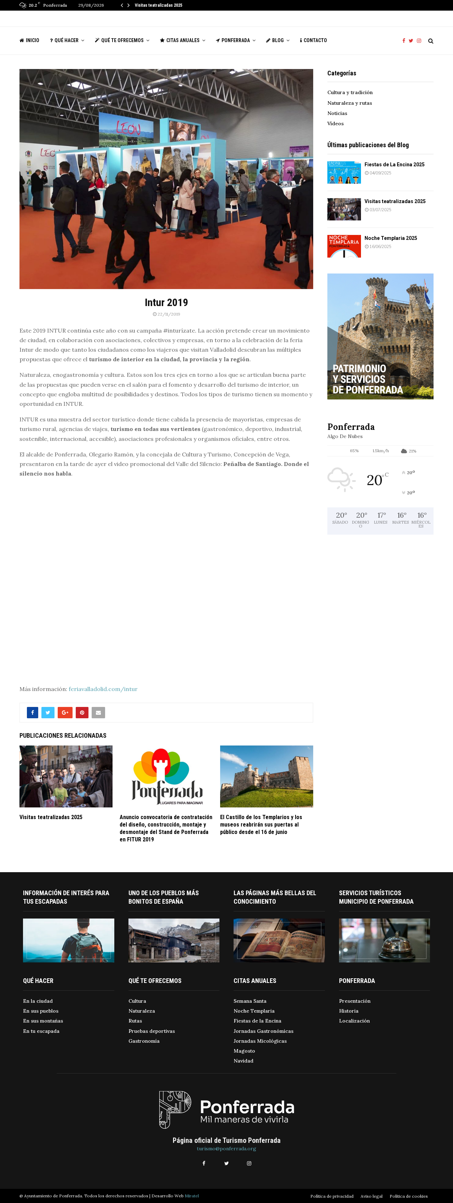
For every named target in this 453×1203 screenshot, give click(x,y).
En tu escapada (41, 1031)
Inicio (32, 40)
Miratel (192, 1195)
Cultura (137, 1001)
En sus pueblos (40, 1011)
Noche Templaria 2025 (391, 238)
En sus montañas (43, 1021)
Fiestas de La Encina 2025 (395, 164)
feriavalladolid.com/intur (103, 688)
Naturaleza (141, 1011)
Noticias (337, 113)
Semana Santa (250, 1001)
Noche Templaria (254, 1011)
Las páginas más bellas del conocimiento (275, 897)
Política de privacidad (332, 1196)
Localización (354, 1021)
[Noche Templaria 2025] (344, 246)
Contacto (315, 40)
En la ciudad (38, 1001)
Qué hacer (67, 40)
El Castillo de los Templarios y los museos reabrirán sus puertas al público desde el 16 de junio (261, 824)
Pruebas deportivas (151, 1031)
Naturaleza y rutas (349, 103)
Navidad (243, 1061)
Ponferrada (236, 40)
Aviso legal (372, 1196)
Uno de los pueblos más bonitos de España (163, 897)
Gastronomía (144, 1041)
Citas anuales (183, 40)
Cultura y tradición (350, 92)
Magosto (244, 1051)
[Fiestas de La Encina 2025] (344, 172)
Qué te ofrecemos (122, 40)
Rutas (135, 1021)
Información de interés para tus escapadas (66, 897)
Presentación (355, 1001)
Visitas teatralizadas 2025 (158, 5)
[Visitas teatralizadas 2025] (344, 209)
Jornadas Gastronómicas (263, 1031)
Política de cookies (409, 1196)
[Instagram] (421, 41)
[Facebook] (405, 41)
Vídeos (335, 123)
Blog (278, 40)
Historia (349, 1011)
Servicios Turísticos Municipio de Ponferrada (376, 897)
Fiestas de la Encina (257, 1021)
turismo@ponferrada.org (226, 1148)
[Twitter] (413, 41)
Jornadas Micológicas (260, 1041)
